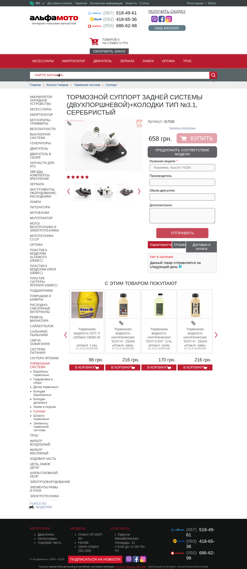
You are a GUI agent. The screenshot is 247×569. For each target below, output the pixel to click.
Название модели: (163, 161)
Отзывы (180, 245)
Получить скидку (167, 11)
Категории (40, 528)
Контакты (120, 528)
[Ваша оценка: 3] (78, 177)
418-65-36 (120, 19)
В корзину (85, 367)
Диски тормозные (45, 387)
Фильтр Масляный (39, 451)
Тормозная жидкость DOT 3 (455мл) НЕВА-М (86, 333)
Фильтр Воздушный (40, 442)
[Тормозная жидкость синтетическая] (123, 317)
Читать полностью (182, 128)
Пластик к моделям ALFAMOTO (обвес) (38, 255)
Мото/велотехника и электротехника (44, 227)
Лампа (148, 61)
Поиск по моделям (41, 505)
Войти (212, 3)
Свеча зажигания (40, 342)
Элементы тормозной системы (41, 427)
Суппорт (111, 84)
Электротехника (44, 496)
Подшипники (41, 290)
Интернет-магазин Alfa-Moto (130, 566)
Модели (77, 528)
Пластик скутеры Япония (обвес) (44, 282)
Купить (201, 138)
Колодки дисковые (40, 400)
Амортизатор (73, 61)
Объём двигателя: (162, 190)
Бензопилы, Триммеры (40, 121)
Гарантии (81, 3)
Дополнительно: (161, 205)
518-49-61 (120, 12)
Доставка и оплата (59, 3)
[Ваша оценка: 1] (68, 177)
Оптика (168, 61)
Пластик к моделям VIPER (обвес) (43, 269)
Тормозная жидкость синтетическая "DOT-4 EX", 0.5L (158, 335)
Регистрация (195, 3)
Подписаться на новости (95, 559)
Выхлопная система (40, 136)
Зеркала (127, 61)
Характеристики (161, 245)
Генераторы (40, 143)
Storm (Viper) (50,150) (88, 549)
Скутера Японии (44, 358)
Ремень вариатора (39, 319)
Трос (187, 61)
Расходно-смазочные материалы (40, 308)
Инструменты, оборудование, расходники (43, 193)
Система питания (37, 351)
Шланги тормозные (41, 417)
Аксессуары (43, 61)
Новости (131, 3)
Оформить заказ (109, 51)
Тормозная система (87, 84)
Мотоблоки (39, 212)
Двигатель (102, 61)
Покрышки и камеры (40, 297)
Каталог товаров (57, 84)
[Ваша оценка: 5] (87, 177)
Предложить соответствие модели (182, 152)
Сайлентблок (41, 326)
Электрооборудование (50, 482)
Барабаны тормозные (41, 373)
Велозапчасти (43, 129)
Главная (35, 84)
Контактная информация (106, 3)
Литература (40, 207)
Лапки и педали (44, 406)
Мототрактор (41, 218)
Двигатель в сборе (40, 155)
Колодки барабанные (42, 393)
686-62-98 (120, 25)
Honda (83, 542)
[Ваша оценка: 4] (82, 177)
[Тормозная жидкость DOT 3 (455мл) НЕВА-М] (87, 317)
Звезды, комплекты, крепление (40, 175)
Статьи (144, 3)
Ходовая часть (43, 458)
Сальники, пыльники (39, 333)
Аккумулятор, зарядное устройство (41, 100)
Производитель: (161, 176)
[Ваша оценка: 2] (73, 177)
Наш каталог (167, 28)
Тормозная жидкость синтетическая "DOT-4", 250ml (123, 335)
